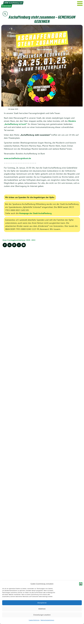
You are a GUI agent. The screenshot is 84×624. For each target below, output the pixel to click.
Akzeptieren (42, 603)
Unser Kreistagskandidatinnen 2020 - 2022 (19, 240)
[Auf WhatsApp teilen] (19, 245)
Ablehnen (42, 609)
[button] (81, 584)
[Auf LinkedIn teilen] (9, 245)
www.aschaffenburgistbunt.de (17, 158)
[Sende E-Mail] (23, 245)
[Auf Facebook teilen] (5, 245)
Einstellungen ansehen (42, 615)
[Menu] (80, 3)
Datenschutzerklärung (47, 620)
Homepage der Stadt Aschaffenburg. (35, 213)
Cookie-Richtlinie (34, 620)
